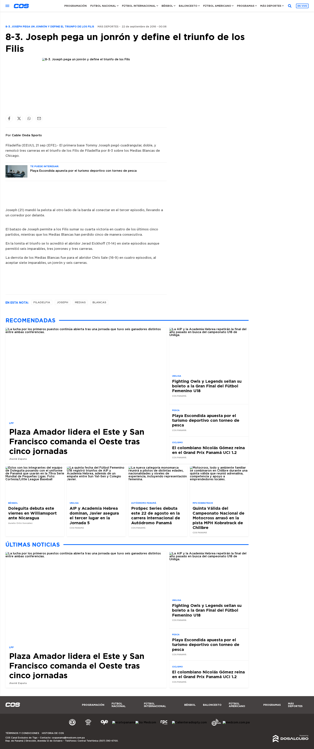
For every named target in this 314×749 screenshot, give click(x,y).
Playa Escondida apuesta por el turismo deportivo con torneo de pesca (83, 170)
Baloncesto (188, 6)
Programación (75, 6)
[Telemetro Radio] (215, 725)
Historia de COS (53, 733)
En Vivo (302, 6)
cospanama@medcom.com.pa (68, 738)
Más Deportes (270, 6)
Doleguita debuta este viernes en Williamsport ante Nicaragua (32, 513)
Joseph (62, 302)
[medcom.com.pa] (236, 722)
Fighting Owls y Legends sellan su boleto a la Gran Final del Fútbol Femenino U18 (206, 386)
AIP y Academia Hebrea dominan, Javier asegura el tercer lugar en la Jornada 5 (94, 515)
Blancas (99, 302)
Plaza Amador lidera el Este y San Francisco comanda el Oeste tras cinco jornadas (76, 441)
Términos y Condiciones (22, 733)
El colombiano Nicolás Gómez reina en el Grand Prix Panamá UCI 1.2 (208, 449)
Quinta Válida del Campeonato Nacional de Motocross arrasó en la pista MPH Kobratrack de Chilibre (218, 518)
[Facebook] (9, 118)
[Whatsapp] (29, 118)
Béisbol (167, 6)
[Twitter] (19, 118)
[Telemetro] (72, 725)
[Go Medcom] (146, 722)
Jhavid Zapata (18, 459)
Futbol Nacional (103, 6)
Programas (245, 6)
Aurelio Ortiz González (20, 523)
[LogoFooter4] (164, 725)
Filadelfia (41, 302)
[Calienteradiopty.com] (189, 722)
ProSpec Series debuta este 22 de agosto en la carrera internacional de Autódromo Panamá (155, 515)
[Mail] (39, 118)
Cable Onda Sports (27, 135)
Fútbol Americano (217, 6)
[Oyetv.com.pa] (104, 725)
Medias (80, 302)
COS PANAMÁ (179, 396)
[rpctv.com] (88, 725)
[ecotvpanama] (124, 722)
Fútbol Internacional (139, 6)
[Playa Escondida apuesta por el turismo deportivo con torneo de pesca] (16, 176)
